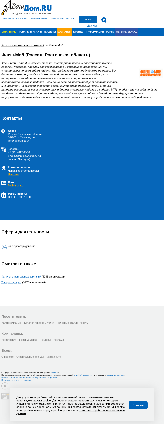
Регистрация (8, 339)
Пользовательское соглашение (16, 380)
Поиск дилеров (28, 339)
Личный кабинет (39, 18)
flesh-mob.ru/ (15, 185)
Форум (110, 31)
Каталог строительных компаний (21, 276)
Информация (95, 31)
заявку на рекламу (115, 375)
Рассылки (21, 18)
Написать (13, 174)
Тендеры (50, 31)
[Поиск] (104, 20)
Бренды (78, 31)
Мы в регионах (126, 31)
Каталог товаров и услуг (39, 322)
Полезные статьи (67, 322)
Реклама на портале (63, 18)
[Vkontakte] (4, 385)
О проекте (8, 18)
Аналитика (9, 31)
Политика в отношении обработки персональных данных (29, 377)
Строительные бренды (30, 356)
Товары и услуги (30, 31)
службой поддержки (83, 375)
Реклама (58, 339)
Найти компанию (11, 322)
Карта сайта (53, 356)
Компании (64, 31)
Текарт (55, 372)
